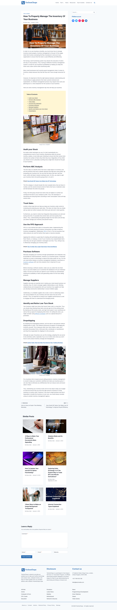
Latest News (50, 592)
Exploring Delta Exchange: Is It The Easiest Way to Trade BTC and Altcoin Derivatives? (55, 472)
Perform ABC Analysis (35, 99)
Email (40, 552)
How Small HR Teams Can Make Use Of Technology (41, 181)
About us (24, 605)
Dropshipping (32, 111)
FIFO (45, 231)
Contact (30, 605)
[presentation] (33, 426)
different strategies (40, 313)
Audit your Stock (33, 98)
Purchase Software (34, 105)
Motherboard (50, 596)
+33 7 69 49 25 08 (77, 578)
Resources (72, 2)
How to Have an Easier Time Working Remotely (31, 405)
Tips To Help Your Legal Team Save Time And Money (42, 246)
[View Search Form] (94, 2)
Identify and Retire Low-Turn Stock (38, 109)
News (66, 2)
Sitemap (58, 605)
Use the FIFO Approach (35, 103)
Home (57, 2)
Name (24, 552)
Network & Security (52, 598)
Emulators (49, 589)
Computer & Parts (26, 594)
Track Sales (32, 101)
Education (24, 598)
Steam (74, 596)
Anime (23, 592)
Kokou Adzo (27, 22)
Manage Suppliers (33, 107)
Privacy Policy (51, 605)
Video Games (76, 598)
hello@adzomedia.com (78, 582)
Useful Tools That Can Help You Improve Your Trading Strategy (45, 342)
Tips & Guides (80, 2)
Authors (35, 605)
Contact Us (89, 2)
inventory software (28, 262)
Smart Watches (76, 594)
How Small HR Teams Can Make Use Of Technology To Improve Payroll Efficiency (57, 405)
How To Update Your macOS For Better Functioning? (31, 470)
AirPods (23, 589)
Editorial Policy (42, 605)
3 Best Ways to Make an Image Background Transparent (33, 506)
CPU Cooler (24, 596)
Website (56, 552)
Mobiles (49, 594)
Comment (25, 533)
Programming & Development (80, 592)
